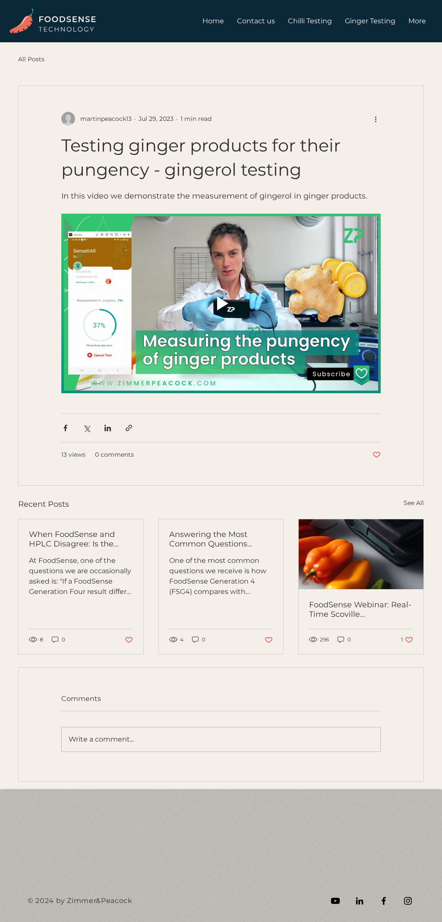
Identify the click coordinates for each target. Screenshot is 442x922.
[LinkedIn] (359, 901)
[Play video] (221, 303)
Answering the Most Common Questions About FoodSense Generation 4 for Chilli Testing (211, 539)
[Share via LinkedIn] (108, 428)
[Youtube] (335, 901)
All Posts (31, 59)
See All (414, 503)
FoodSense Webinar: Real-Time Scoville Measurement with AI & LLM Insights (360, 609)
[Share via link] (129, 428)
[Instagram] (408, 901)
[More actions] (375, 119)
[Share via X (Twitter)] (86, 428)
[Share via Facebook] (65, 428)
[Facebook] (384, 901)
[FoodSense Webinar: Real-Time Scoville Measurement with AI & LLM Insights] (361, 554)
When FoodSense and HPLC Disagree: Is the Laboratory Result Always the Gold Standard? (78, 539)
